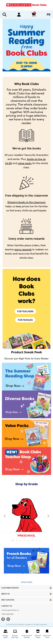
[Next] (48, 516)
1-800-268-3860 (7, 614)
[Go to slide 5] (28, 540)
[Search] (4, 15)
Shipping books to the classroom (26, 202)
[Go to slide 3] (20, 540)
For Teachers (25, 311)
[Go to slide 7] (36, 540)
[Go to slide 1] (13, 540)
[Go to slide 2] (17, 540)
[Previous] (4, 516)
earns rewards (23, 249)
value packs (25, 163)
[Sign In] (19, 15)
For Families (25, 319)
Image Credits (26, 582)
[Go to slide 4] (24, 540)
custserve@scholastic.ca (10, 610)
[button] (5, 634)
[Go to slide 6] (32, 540)
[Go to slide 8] (40, 540)
